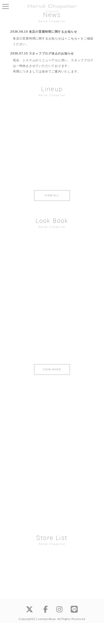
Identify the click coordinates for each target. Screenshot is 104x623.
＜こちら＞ (72, 38)
